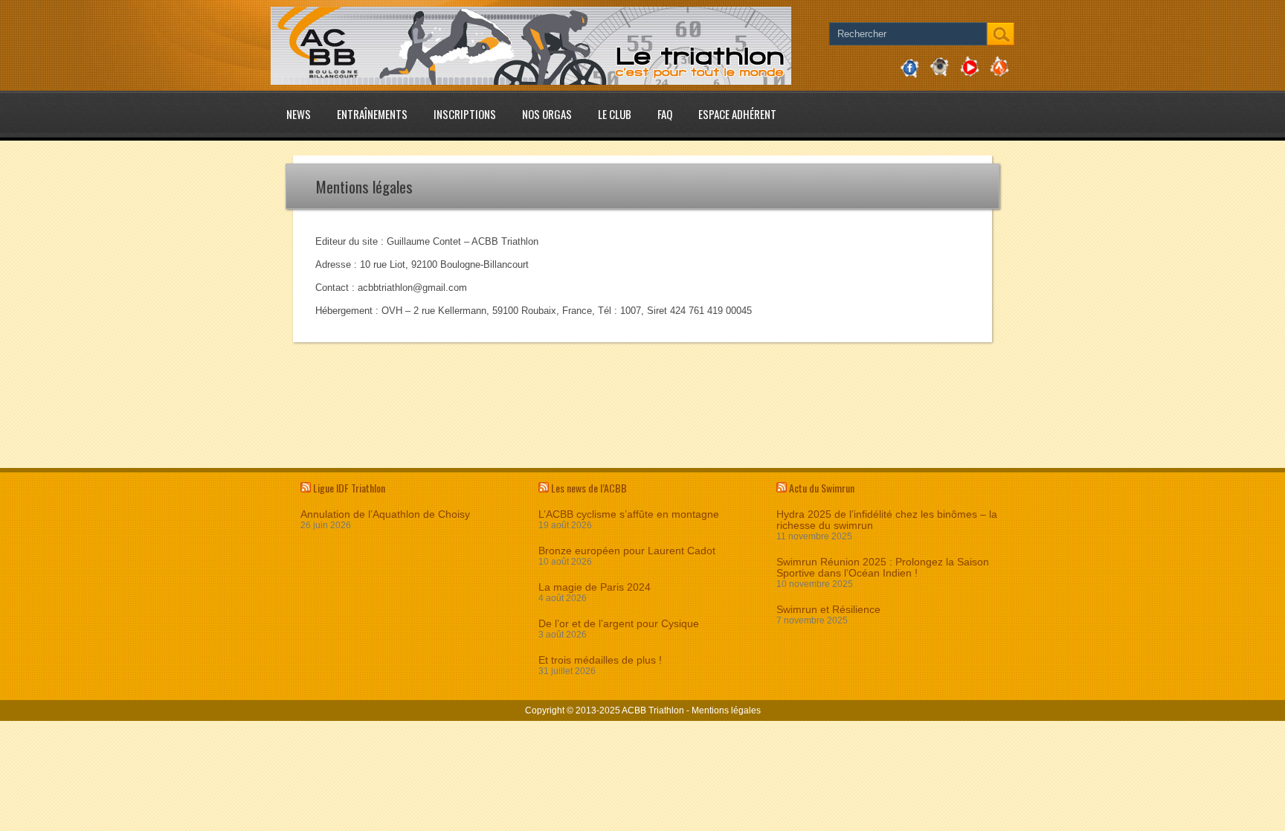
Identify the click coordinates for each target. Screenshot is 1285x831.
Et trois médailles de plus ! (600, 660)
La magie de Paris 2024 (594, 587)
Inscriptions (465, 114)
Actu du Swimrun (821, 487)
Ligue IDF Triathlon (349, 487)
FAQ (664, 114)
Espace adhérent (737, 114)
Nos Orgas (547, 114)
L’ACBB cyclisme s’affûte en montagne (628, 514)
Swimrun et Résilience (828, 609)
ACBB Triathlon (653, 710)
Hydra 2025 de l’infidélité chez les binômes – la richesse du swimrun (886, 520)
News (298, 114)
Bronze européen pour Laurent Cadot (626, 550)
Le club (614, 114)
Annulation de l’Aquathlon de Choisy (385, 514)
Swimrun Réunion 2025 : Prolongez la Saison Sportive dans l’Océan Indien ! (882, 567)
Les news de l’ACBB (589, 487)
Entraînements (372, 114)
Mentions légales (726, 710)
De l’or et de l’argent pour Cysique (618, 623)
